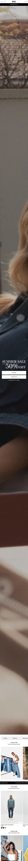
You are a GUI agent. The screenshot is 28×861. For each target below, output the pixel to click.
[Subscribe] (25, 439)
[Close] (26, 2)
